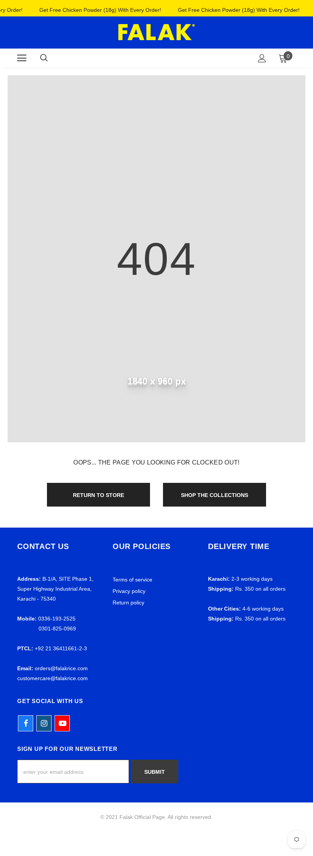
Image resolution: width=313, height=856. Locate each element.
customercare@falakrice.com (52, 678)
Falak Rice (155, 58)
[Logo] (156, 32)
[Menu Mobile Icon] (21, 58)
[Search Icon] (44, 58)
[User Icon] (262, 58)
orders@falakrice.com (61, 668)
